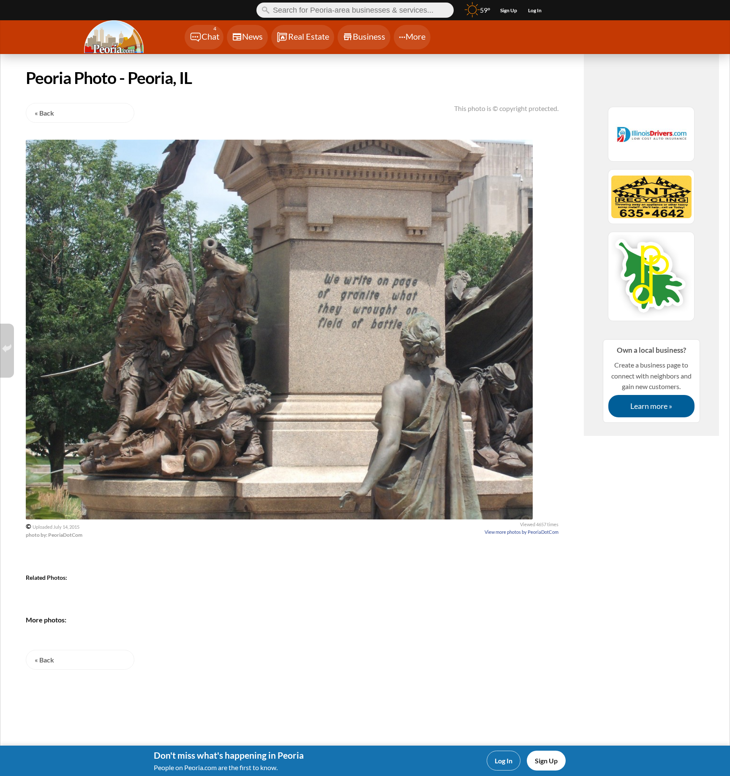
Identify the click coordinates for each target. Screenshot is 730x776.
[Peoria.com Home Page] (124, 38)
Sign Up (546, 761)
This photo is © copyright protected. (506, 108)
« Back (44, 113)
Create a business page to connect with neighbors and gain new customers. (651, 378)
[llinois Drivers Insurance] (651, 138)
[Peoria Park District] (651, 280)
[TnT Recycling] (651, 200)
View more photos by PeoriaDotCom (521, 532)
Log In (503, 761)
